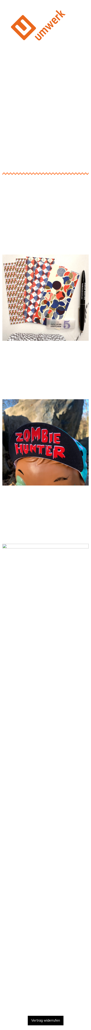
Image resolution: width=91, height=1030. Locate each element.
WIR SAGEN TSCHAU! (45, 999)
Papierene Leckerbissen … (45, 247)
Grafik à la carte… (45, 537)
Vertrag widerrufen (45, 1020)
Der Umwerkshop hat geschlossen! (45, 66)
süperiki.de (45, 367)
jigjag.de (45, 949)
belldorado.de (45, 512)
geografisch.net (45, 929)
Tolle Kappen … (46, 392)
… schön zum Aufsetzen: (45, 498)
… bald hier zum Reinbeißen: (45, 353)
